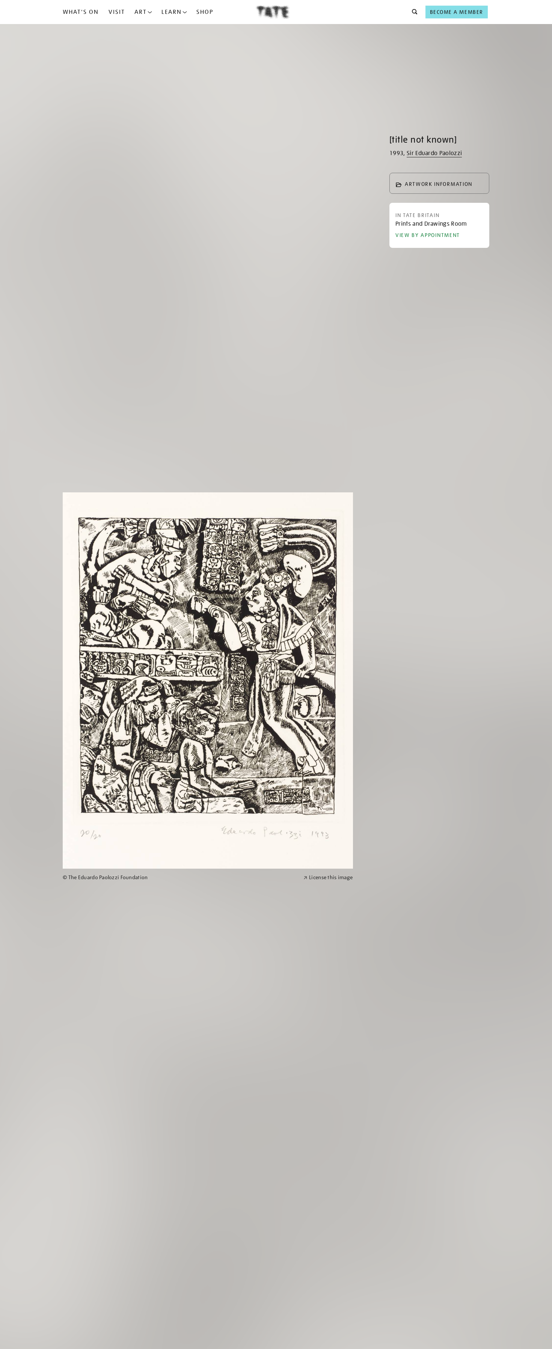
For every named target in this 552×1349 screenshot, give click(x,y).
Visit (117, 12)
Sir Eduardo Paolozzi (434, 153)
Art (140, 12)
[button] (412, 12)
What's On (81, 12)
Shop (204, 12)
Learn (171, 12)
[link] (180, 877)
